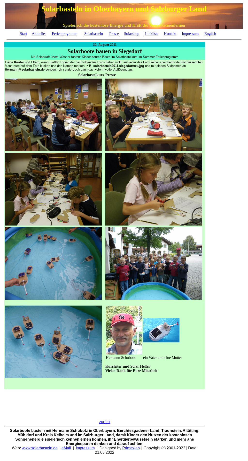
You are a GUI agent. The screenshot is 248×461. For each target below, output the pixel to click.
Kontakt (170, 34)
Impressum (190, 34)
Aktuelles (39, 34)
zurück (104, 422)
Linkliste (151, 34)
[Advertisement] (224, 176)
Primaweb (131, 448)
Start (23, 34)
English (210, 34)
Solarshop (131, 34)
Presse (114, 34)
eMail (66, 448)
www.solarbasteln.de (40, 448)
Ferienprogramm (64, 34)
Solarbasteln (93, 34)
